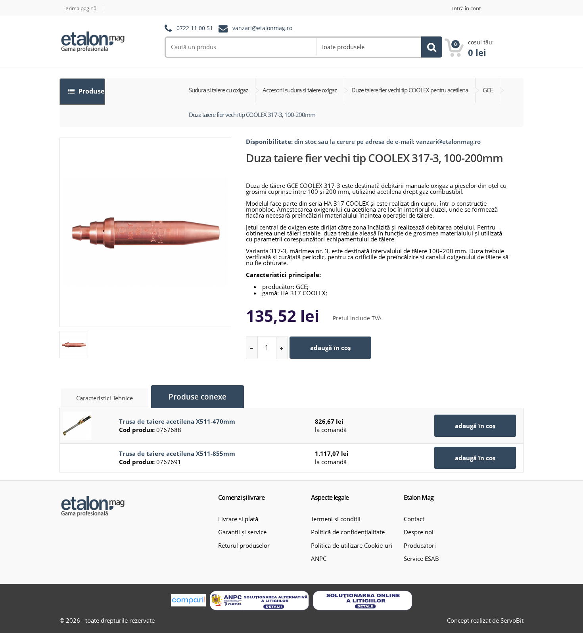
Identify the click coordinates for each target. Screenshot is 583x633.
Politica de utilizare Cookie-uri (351, 545)
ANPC (318, 558)
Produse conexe (197, 397)
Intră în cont (466, 8)
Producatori (420, 545)
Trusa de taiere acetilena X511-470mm (177, 421)
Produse (90, 91)
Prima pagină (80, 8)
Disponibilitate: (269, 141)
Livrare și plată (238, 519)
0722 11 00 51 (194, 28)
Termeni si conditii (336, 519)
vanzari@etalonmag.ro (262, 28)
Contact (414, 519)
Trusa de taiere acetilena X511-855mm (177, 453)
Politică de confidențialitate (348, 532)
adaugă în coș (330, 348)
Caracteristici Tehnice (104, 398)
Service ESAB (421, 558)
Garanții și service (242, 532)
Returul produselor (244, 545)
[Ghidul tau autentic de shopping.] (188, 600)
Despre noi (418, 532)
